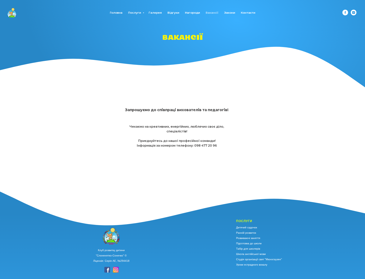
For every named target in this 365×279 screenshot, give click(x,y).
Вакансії (212, 12)
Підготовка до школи (249, 243)
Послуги (135, 12)
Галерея (155, 12)
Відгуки (173, 12)
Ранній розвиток (246, 232)
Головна (116, 12)
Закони (229, 12)
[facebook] (345, 12)
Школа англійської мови (251, 253)
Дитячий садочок (246, 227)
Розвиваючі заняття (248, 238)
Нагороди (192, 12)
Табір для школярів (248, 248)
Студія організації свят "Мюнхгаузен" (259, 259)
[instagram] (353, 12)
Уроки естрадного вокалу (251, 264)
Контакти (248, 12)
